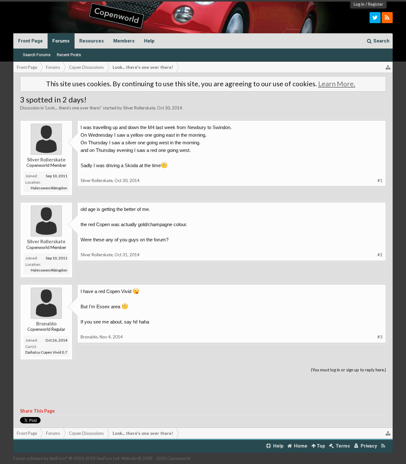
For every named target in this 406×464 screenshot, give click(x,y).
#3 (380, 336)
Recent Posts (69, 54)
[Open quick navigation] (388, 67)
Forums (60, 41)
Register (375, 4)
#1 (380, 180)
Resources (91, 41)
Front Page (30, 41)
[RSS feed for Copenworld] (383, 446)
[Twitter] (375, 17)
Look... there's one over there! (73, 107)
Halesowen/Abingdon (49, 188)
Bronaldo (46, 323)
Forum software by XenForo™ (66, 458)
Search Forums (36, 54)
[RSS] (387, 17)
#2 (380, 254)
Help (149, 41)
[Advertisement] (203, 390)
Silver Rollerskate (139, 107)
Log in (359, 4)
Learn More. (336, 84)
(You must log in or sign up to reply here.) (348, 369)
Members (123, 41)
